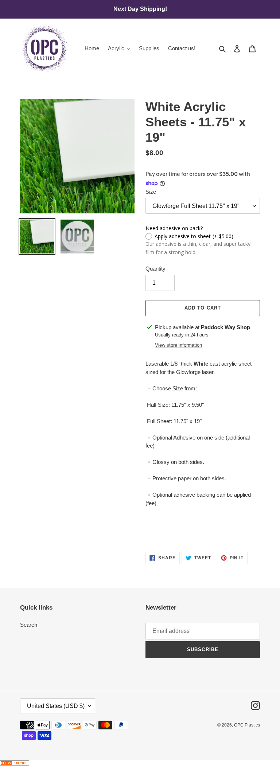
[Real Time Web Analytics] (14, 764)
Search (28, 625)
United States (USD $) (56, 706)
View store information (178, 345)
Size (150, 192)
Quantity (155, 268)
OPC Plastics (247, 725)
